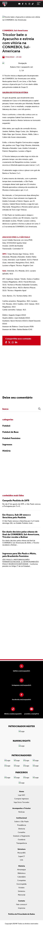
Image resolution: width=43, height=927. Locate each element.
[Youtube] (19, 4)
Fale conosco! (21, 904)
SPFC (4, 4)
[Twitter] (26, 4)
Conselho (21, 832)
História (6, 450)
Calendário (21, 877)
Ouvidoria (21, 840)
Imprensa (21, 908)
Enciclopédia (21, 884)
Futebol (6, 425)
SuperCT (21, 856)
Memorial (21, 895)
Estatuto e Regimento (21, 836)
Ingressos (7, 444)
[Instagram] (29, 4)
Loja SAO (21, 795)
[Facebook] (22, 4)
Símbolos (21, 891)
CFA (21, 860)
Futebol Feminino (11, 438)
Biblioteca (21, 873)
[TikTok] (32, 4)
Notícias (21, 812)
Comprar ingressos (21, 799)
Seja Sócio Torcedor (21, 802)
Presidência (21, 825)
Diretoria (21, 829)
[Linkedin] (16, 342)
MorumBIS (21, 853)
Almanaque (21, 870)
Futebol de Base (10, 432)
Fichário (21, 888)
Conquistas (21, 880)
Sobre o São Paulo (21, 822)
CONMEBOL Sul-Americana (15, 30)
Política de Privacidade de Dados (21, 914)
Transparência (21, 843)
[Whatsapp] (13, 342)
